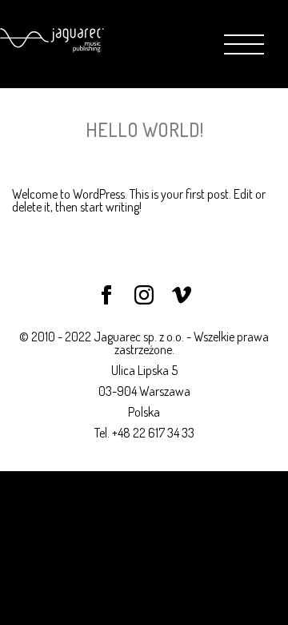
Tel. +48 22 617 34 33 (144, 432)
